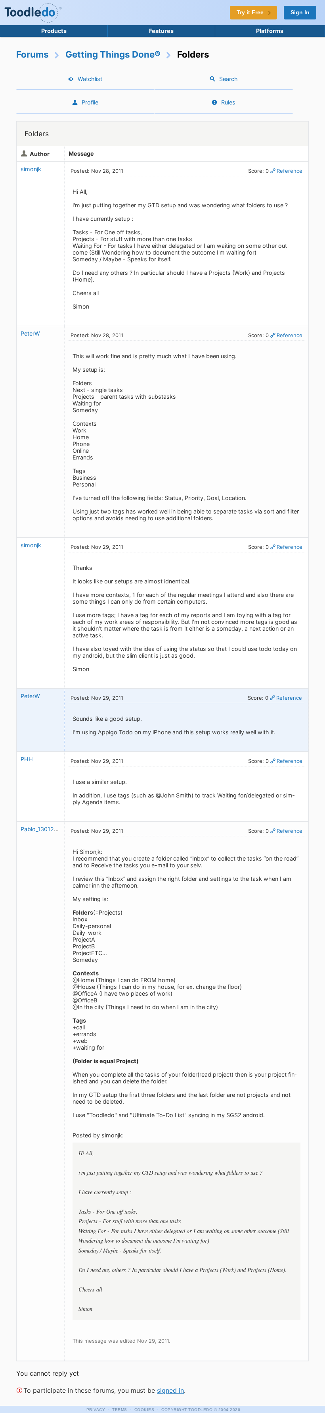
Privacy (95, 1409)
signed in (170, 1390)
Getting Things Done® (113, 54)
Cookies (144, 1409)
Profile (90, 102)
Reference (289, 171)
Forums (32, 54)
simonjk (31, 169)
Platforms (269, 30)
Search (228, 78)
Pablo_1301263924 (46, 829)
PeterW (31, 333)
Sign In (300, 12)
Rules (228, 102)
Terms (119, 1409)
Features (161, 30)
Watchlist (90, 78)
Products (54, 30)
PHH (27, 759)
